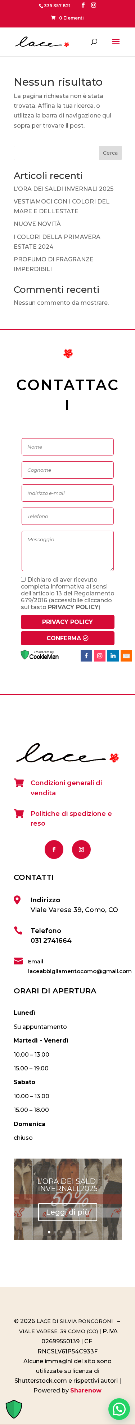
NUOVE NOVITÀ (37, 224)
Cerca (110, 153)
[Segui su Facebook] (54, 849)
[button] (119, 1409)
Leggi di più (67, 1212)
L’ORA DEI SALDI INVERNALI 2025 (63, 188)
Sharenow (86, 1390)
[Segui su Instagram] (81, 849)
